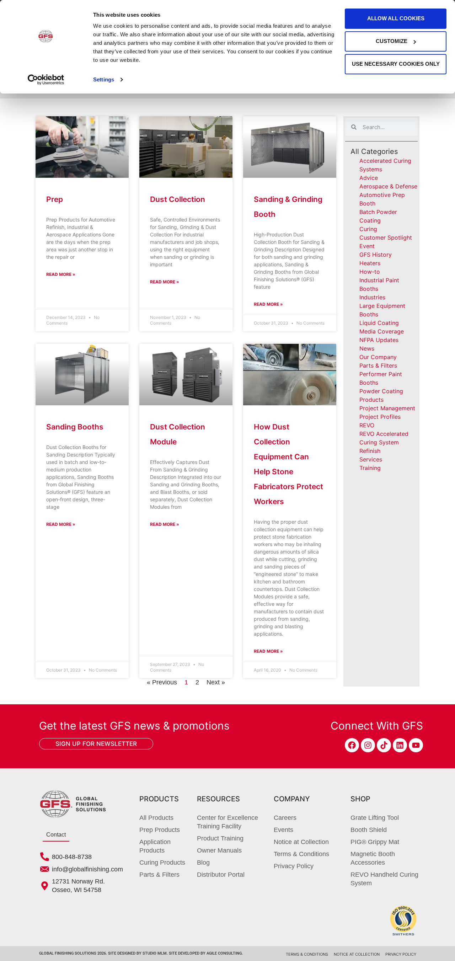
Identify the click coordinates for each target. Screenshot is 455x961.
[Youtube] (416, 745)
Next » (216, 682)
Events (283, 829)
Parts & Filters (378, 365)
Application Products (155, 846)
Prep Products (159, 829)
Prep (54, 199)
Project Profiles (380, 416)
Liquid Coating (379, 322)
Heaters (369, 263)
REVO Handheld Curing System (384, 879)
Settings (103, 79)
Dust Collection (177, 199)
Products (371, 399)
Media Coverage (381, 331)
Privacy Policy (294, 866)
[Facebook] (352, 745)
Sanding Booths (74, 426)
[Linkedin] (400, 745)
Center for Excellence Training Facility (227, 822)
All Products (156, 817)
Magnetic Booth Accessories (372, 858)
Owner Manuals (219, 850)
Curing (368, 229)
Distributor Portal (221, 874)
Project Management (387, 408)
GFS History (375, 254)
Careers (285, 817)
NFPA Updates (378, 339)
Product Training (220, 838)
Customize (391, 41)
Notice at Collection (301, 841)
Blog (203, 862)
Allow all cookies (395, 18)
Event (367, 246)
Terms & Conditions (301, 854)
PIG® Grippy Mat (374, 841)
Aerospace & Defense (388, 186)
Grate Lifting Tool (374, 817)
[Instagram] (368, 745)
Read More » (60, 274)
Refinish (369, 450)
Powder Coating (381, 391)
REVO (366, 425)
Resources (218, 799)
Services (370, 459)
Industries (372, 297)
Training (370, 467)
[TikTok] (384, 745)
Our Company (378, 357)
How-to (369, 271)
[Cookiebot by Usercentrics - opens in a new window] (46, 79)
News (366, 348)
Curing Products (162, 862)
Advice (368, 177)
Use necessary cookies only (396, 64)
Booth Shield (368, 829)
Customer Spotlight (385, 237)
